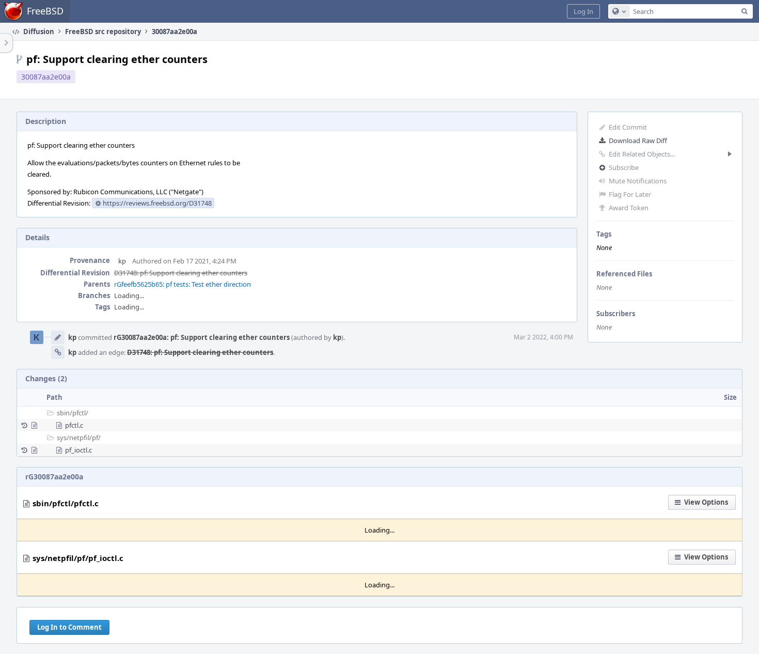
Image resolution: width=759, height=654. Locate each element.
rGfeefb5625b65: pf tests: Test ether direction (182, 284)
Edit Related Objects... (642, 154)
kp (122, 261)
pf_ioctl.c (78, 450)
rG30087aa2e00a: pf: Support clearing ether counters (202, 337)
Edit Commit (628, 127)
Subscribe (624, 167)
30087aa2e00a (46, 77)
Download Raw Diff (638, 140)
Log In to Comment (69, 627)
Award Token (629, 207)
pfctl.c (74, 425)
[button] (583, 11)
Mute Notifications (638, 180)
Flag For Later (630, 194)
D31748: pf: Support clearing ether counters (180, 272)
